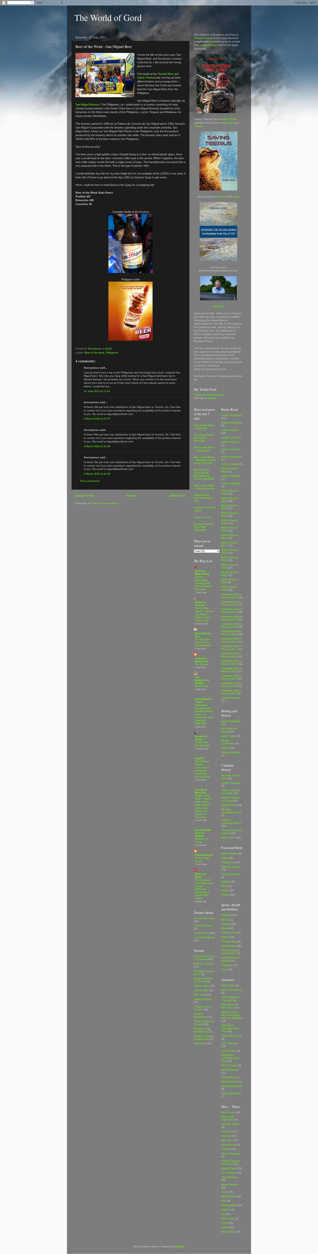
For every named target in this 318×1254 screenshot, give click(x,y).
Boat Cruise (228, 1112)
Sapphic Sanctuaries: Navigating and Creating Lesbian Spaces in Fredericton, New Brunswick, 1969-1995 (204, 713)
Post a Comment (90, 481)
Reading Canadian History (231, 811)
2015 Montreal (229, 1069)
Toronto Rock (202, 933)
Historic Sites (201, 986)
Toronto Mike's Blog (202, 572)
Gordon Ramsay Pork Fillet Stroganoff (203, 527)
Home (131, 496)
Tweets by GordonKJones (209, 394)
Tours (224, 1223)
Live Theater (228, 1172)
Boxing (225, 919)
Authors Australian (231, 422)
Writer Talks (228, 736)
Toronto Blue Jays (204, 918)
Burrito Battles (229, 853)
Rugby (225, 937)
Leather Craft (229, 932)
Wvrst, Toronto (202, 517)
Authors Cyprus (230, 442)
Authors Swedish (231, 483)
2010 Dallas (228, 985)
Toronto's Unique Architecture (204, 1037)
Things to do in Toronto (202, 1008)
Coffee (225, 858)
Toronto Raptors (203, 925)
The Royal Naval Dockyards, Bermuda (203, 438)
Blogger (179, 1246)
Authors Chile (229, 437)
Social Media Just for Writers (203, 833)
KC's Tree (199, 994)
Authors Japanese (231, 456)
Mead (224, 886)
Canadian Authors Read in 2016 (231, 640)
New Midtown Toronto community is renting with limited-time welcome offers (203, 769)
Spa (223, 1214)
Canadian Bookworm (201, 660)
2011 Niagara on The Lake (231, 999)
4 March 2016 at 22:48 (97, 446)
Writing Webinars (231, 752)
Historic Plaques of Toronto (203, 980)
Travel (224, 1227)
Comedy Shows (230, 1124)
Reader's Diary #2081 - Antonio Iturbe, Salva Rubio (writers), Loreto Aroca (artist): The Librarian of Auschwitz (203, 806)
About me (218, 306)
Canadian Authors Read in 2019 (231, 662)
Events (225, 1149)
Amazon (199, 126)
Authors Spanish (230, 475)
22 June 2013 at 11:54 (97, 391)
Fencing (226, 924)
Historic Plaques (230, 783)
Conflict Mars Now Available (202, 744)
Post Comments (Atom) (105, 503)
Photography (228, 1205)
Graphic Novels (230, 698)
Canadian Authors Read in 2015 (231, 633)
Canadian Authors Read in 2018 (231, 655)
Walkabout (200, 1043)
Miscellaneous (229, 1177)
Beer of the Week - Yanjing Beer (204, 449)
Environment (228, 1144)
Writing (225, 747)
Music (224, 1192)
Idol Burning (201, 686)
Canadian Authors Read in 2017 (231, 647)
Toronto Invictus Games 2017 (230, 952)
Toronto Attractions (200, 1015)
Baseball (226, 915)
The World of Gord (108, 17)
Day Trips (226, 1140)
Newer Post (84, 496)
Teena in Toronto (200, 604)
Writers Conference (228, 742)
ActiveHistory (203, 699)
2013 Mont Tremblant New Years (230, 1028)
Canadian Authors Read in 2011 (231, 603)
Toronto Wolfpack (204, 937)
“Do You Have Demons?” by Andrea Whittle (203, 642)
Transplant (227, 965)
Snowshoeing (229, 941)
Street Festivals (203, 999)
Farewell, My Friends (202, 840)
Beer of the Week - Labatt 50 (204, 427)
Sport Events (228, 946)
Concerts (226, 1131)
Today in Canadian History (231, 821)
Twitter (212, 398)
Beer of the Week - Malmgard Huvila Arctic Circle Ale (204, 460)
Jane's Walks (201, 990)
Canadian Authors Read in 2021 (231, 677)
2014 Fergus (228, 1050)
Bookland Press (228, 119)
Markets (226, 881)
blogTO (199, 758)
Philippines (112, 352)
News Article (228, 1196)
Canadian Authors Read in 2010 (231, 596)
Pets (223, 1200)
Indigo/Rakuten (209, 45)
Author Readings (231, 721)
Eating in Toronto (204, 963)
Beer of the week (94, 352)
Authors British (229, 430)
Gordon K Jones (201, 738)
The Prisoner (202, 664)
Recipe (225, 894)
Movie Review (229, 1184)
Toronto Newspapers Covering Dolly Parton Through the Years (203, 583)
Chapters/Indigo (203, 38)
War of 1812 (228, 837)
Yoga (224, 969)
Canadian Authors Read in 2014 (231, 625)
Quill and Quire (200, 875)
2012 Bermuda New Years (230, 1006)
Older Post (177, 496)
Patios (224, 890)
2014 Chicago (229, 1043)
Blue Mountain (229, 1081)
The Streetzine (204, 855)
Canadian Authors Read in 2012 (231, 611)
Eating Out (227, 862)
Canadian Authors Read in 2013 (231, 618)
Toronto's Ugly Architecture (202, 1030)
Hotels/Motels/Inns (232, 1086)
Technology (228, 1218)
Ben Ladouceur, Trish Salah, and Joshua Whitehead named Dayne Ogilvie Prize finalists (203, 889)
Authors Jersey (230, 464)
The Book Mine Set (201, 791)
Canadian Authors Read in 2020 (231, 670)
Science (225, 1209)
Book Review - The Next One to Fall (203, 498)
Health (225, 928)
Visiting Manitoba (231, 1093)
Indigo (230, 122)
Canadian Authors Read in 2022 (231, 684)
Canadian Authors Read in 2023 (231, 692)
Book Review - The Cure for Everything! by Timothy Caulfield (204, 474)
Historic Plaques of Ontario (230, 792)
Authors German (231, 449)
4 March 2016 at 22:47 (97, 418)
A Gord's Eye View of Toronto (204, 958)
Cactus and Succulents (227, 1118)
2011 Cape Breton (231, 989)
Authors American (231, 415)
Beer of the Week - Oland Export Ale (204, 487)
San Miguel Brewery (87, 104)
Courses (226, 1136)
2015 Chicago (229, 1065)
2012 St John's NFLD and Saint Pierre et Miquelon (232, 1015)
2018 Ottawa (228, 1077)
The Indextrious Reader (202, 680)
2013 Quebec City (231, 1035)
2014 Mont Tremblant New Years (230, 1058)
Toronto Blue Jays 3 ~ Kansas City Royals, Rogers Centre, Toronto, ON (204, 614)
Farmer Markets (230, 874)
